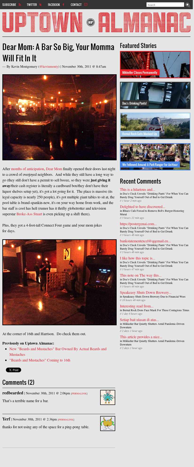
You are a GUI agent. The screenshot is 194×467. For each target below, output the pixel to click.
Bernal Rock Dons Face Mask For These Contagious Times (156, 310)
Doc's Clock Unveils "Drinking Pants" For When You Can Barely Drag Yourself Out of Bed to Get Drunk (154, 195)
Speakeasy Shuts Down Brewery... (145, 292)
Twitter (32, 4)
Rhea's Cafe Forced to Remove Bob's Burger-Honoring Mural (152, 212)
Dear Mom (54, 168)
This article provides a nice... (141, 336)
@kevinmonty (49, 66)
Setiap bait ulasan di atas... (139, 319)
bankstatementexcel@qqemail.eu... (145, 240)
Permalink (79, 393)
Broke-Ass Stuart (29, 213)
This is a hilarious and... (137, 189)
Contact (76, 4)
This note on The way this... (141, 275)
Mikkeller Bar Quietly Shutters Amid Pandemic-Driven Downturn (152, 325)
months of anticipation (27, 168)
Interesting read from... (137, 305)
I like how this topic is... (137, 257)
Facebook (54, 4)
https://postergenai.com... (138, 223)
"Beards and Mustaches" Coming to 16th (39, 359)
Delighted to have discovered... (142, 206)
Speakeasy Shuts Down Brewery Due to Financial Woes (154, 296)
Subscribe (9, 4)
